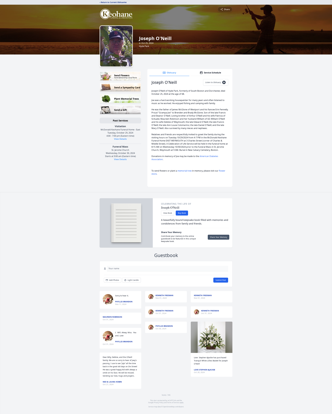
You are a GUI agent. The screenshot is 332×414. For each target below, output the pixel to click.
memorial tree (185, 170)
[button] (211, 337)
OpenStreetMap (169, 407)
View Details (120, 139)
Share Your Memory (218, 237)
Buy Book (182, 213)
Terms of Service (173, 402)
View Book (167, 213)
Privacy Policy (159, 402)
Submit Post (221, 280)
